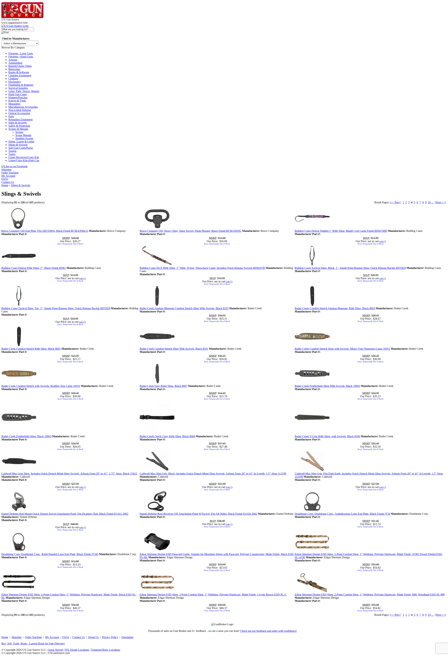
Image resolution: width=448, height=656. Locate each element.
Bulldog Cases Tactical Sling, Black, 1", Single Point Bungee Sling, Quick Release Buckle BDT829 (350, 267)
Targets (12, 150)
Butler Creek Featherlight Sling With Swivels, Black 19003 (327, 385)
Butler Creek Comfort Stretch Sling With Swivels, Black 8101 (174, 348)
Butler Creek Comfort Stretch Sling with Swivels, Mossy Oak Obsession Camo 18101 (342, 348)
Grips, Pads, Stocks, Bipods (23, 91)
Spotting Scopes (24, 138)
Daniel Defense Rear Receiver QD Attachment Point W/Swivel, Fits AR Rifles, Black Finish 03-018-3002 (198, 513)
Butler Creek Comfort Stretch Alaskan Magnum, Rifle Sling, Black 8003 (335, 308)
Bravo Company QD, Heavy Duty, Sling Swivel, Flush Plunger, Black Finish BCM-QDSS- (190, 230)
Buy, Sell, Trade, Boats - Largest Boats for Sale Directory (33, 643)
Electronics (14, 81)
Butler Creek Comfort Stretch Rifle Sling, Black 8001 (31, 348)
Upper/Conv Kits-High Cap (23, 160)
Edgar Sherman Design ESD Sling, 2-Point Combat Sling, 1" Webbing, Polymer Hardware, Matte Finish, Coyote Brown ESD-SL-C (213, 594)
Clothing (13, 78)
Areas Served (55, 649)
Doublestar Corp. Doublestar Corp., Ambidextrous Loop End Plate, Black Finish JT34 (342, 513)
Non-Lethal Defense (19, 110)
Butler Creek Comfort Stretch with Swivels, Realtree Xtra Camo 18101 (40, 385)
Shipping (6, 169)
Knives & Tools (17, 100)
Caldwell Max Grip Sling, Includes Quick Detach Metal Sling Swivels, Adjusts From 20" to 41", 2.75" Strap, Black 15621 (69, 473)
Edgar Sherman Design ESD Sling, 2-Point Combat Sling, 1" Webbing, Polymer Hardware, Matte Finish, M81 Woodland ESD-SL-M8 (369, 594)
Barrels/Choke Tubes (20, 66)
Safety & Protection (19, 125)
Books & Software (18, 72)
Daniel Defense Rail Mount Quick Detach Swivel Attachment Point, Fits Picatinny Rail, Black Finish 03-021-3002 (64, 513)
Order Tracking (9, 172)
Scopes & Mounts (18, 128)
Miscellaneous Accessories (23, 106)
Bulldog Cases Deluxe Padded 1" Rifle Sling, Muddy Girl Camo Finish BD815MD (341, 230)
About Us (93, 637)
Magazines (14, 103)
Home (4, 185)
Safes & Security (17, 122)
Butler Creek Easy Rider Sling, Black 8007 (163, 385)
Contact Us (7, 182)
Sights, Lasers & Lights (21, 141)
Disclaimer (127, 637)
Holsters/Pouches (17, 97)
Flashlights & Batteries (20, 84)
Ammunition (15, 62)
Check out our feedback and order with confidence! (268, 630)
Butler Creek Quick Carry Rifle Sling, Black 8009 (167, 436)
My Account (8, 175)
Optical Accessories (19, 113)
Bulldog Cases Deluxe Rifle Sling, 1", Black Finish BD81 (33, 267)
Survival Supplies (18, 88)
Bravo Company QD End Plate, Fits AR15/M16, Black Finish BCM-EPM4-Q (44, 230)
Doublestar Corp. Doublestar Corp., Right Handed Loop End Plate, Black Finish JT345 (49, 554)
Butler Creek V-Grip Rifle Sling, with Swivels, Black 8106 (327, 436)
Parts (11, 116)
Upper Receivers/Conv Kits (23, 157)
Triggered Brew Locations (105, 649)
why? (382, 241)
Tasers (11, 154)
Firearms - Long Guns (20, 53)
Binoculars (14, 69)
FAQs (4, 178)
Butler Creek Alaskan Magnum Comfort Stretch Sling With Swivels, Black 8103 (184, 308)
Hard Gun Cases (17, 94)
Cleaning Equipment (19, 75)
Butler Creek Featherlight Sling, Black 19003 (26, 436)
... (432, 202)
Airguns (12, 59)
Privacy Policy (110, 637)
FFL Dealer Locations (77, 649)
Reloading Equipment (20, 119)
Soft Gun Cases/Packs (20, 147)
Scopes (19, 132)
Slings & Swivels (17, 144)
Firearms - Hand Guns (20, 56)
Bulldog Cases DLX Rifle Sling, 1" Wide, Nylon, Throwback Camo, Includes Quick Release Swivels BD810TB (202, 267)
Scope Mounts (23, 135)
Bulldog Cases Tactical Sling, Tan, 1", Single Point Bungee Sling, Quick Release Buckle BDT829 (55, 308)
